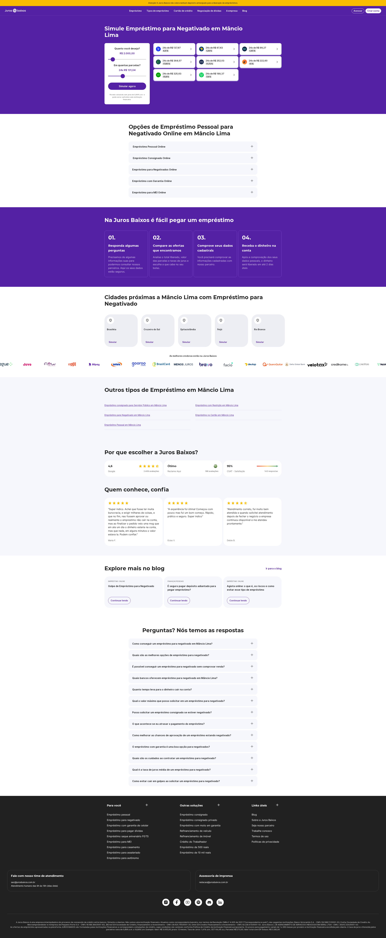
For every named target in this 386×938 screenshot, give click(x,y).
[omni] (366, 364)
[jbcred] (210, 364)
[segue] (254, 364)
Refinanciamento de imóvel (195, 836)
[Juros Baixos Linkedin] (220, 903)
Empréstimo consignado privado (198, 820)
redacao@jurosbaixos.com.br (213, 882)
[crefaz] (188, 364)
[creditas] (76, 364)
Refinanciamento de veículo (195, 830)
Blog (254, 814)
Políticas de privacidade (265, 841)
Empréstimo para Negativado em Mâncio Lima (127, 415)
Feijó (219, 329)
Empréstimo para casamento (123, 847)
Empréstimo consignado (194, 814)
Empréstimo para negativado (123, 820)
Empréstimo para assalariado (123, 852)
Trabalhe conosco (262, 830)
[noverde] (98, 364)
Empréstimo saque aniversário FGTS (128, 836)
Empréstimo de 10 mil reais (195, 852)
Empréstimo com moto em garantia (200, 825)
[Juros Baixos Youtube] (187, 903)
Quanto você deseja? (127, 48)
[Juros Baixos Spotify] (198, 903)
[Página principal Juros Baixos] (15, 11)
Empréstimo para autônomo (123, 857)
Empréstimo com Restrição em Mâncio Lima (216, 405)
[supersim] (143, 364)
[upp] (232, 364)
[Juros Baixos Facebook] (176, 903)
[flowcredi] (299, 364)
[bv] (165, 364)
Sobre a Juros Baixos (264, 820)
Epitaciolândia (188, 329)
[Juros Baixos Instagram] (165, 903)
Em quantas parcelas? (127, 65)
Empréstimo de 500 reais (194, 847)
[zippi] (321, 364)
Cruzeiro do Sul (152, 329)
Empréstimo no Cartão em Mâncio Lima (214, 415)
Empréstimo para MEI (119, 841)
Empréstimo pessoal (118, 814)
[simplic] (121, 364)
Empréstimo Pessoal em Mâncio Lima (122, 424)
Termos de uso (260, 836)
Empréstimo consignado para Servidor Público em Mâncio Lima (135, 405)
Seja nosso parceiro (263, 825)
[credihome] (54, 364)
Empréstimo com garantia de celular (127, 825)
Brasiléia (111, 329)
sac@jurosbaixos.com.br (23, 882)
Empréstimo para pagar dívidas (125, 830)
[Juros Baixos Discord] (209, 903)
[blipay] (344, 364)
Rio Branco (259, 329)
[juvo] (277, 364)
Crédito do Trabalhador (193, 841)
